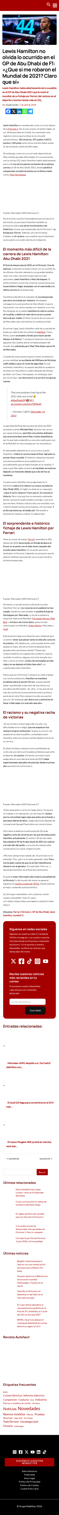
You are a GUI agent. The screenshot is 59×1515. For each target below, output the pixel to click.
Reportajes (8, 1418)
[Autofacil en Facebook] (21, 963)
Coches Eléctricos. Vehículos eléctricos (24, 1395)
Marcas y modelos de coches (17, 1403)
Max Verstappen (18, 174)
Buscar (42, 1172)
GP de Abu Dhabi (40, 912)
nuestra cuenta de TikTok (27, 883)
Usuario (8, 1425)
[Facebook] (8, 111)
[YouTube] (33, 1452)
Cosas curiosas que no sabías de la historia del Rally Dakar (31, 1203)
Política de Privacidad (29, 1481)
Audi (5, 629)
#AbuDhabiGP (18, 400)
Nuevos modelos (14, 1414)
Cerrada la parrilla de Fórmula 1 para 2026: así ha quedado (30, 1240)
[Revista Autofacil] (25, 1357)
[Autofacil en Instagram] (37, 963)
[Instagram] (15, 1452)
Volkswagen (19, 1426)
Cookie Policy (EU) (29, 1488)
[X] (14, 111)
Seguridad (18, 1418)
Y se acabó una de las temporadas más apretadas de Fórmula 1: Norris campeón (30, 1229)
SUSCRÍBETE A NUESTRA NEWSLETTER (29, 1462)
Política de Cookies (29, 1485)
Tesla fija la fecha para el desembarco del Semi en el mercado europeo (30, 1294)
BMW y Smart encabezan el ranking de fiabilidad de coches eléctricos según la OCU (32, 1323)
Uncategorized (29, 1421)
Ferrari (31, 539)
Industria (41, 1399)
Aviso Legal (29, 1478)
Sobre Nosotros (29, 1471)
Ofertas (29, 1414)
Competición (10, 1399)
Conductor (23, 1399)
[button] (49, 5)
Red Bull (41, 332)
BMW (5, 1392)
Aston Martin (35, 625)
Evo (32, 1400)
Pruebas (40, 1414)
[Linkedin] (19, 111)
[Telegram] (30, 111)
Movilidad (36, 1403)
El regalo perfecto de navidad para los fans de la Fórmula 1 (30, 1215)
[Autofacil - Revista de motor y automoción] (14, 5)
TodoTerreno (11, 1421)
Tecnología (28, 1418)
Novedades (29, 1408)
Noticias (10, 1408)
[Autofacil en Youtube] (45, 962)
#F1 (31, 400)
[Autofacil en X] (13, 963)
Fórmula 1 (13, 129)
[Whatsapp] (25, 111)
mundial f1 (18, 915)
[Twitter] (27, 1452)
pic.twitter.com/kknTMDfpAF (26, 404)
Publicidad (29, 1474)
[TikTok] (44, 1452)
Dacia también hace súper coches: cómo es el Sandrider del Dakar (30, 1192)
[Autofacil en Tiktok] (29, 963)
